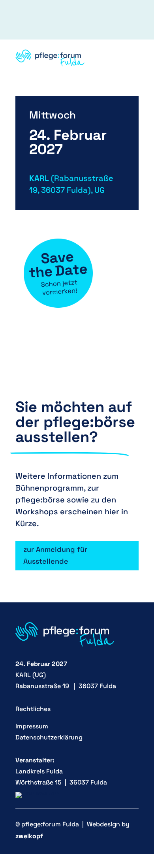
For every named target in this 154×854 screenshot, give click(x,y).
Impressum (31, 726)
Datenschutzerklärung (49, 737)
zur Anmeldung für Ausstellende (55, 555)
